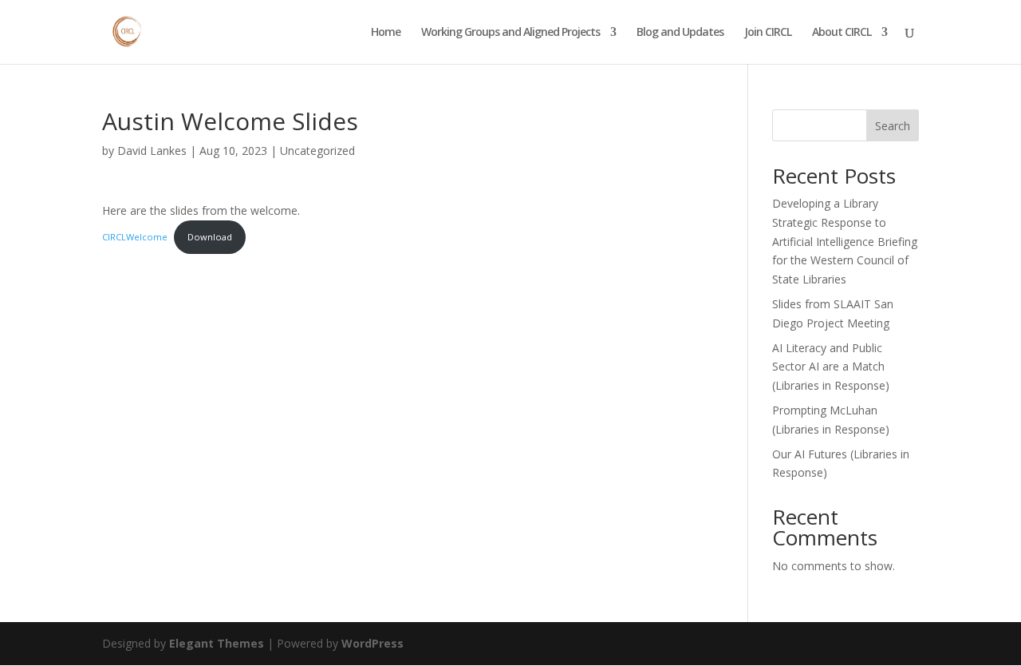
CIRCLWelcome (135, 237)
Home (385, 32)
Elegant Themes (216, 643)
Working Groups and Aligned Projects (510, 32)
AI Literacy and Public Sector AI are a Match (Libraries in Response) (830, 367)
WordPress (372, 643)
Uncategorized (317, 150)
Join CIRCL (767, 32)
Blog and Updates (680, 32)
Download (209, 237)
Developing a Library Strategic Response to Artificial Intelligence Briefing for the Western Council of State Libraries (844, 241)
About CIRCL (841, 32)
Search (892, 125)
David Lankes (152, 150)
